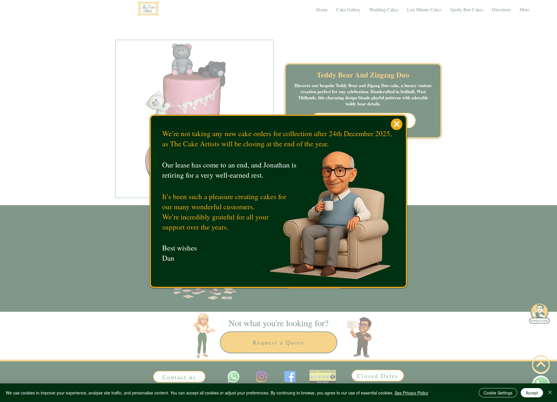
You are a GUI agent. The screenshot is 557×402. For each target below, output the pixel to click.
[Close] (550, 392)
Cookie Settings (498, 393)
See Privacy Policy (411, 393)
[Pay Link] (396, 124)
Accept (532, 393)
